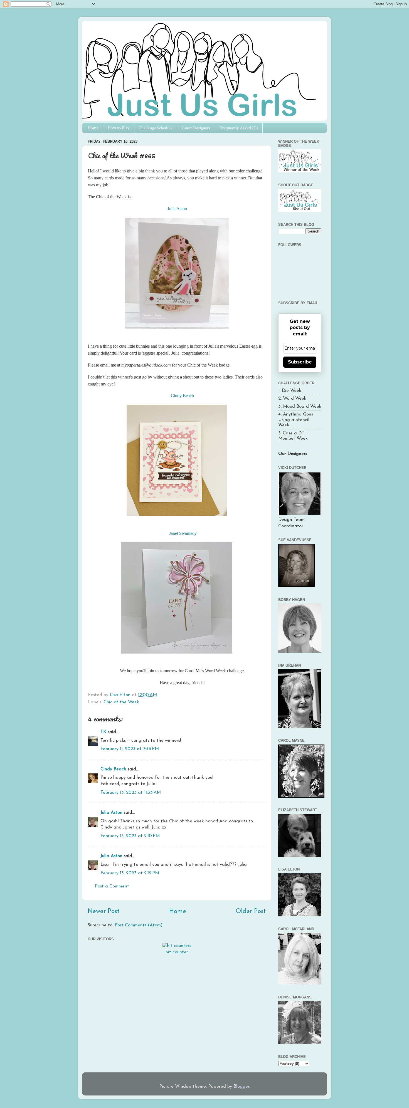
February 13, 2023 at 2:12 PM (129, 873)
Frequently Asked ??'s (239, 128)
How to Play (118, 128)
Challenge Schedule (156, 128)
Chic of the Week (121, 702)
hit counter (177, 952)
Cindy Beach (182, 395)
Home (93, 128)
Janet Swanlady (183, 533)
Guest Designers (196, 128)
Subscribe (300, 362)
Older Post (251, 911)
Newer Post (103, 911)
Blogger (241, 1086)
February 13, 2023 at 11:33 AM (130, 792)
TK (103, 732)
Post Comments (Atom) (138, 925)
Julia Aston (176, 208)
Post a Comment (112, 886)
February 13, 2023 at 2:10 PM (130, 836)
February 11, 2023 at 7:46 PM (129, 749)
